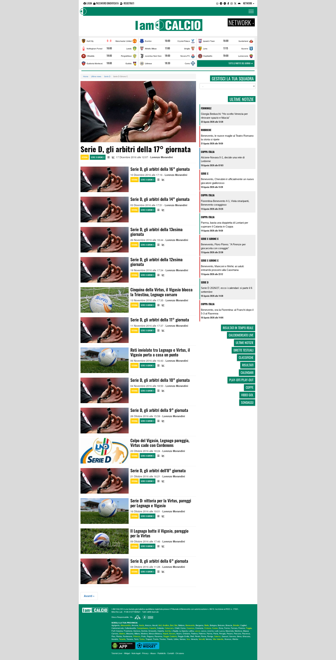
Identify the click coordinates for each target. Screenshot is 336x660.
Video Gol (247, 395)
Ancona (135, 625)
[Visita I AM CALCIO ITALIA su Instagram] (231, 3)
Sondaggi (247, 402)
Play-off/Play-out (241, 380)
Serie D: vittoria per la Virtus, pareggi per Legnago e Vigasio (160, 502)
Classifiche (246, 357)
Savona (232, 636)
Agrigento (115, 625)
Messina (129, 633)
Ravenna (158, 636)
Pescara (237, 633)
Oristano (186, 633)
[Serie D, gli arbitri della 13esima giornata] (104, 239)
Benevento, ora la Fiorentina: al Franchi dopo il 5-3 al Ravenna (227, 311)
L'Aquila (175, 630)
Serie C (204, 173)
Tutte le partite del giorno (240, 63)
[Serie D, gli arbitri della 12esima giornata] (104, 270)
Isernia (168, 630)
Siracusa (246, 636)
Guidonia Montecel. (95, 63)
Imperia (161, 630)
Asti (160, 625)
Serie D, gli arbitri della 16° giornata (160, 169)
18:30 (167, 63)
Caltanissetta (130, 628)
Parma (209, 633)
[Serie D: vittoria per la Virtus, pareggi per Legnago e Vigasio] (104, 511)
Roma (203, 636)
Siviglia (187, 48)
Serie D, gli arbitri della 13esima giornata (156, 231)
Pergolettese (126, 55)
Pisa (113, 636)
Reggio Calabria (170, 636)
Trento (155, 639)
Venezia (194, 639)
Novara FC (185, 55)
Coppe (249, 387)
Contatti (170, 653)
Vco (188, 639)
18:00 (109, 55)
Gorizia (144, 630)
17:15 (225, 48)
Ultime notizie (244, 342)
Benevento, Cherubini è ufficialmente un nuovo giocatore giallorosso (227, 181)
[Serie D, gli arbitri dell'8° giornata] (104, 481)
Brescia (229, 625)
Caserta (152, 628)
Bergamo (199, 625)
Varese (183, 639)
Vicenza (227, 639)
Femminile (206, 108)
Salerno (217, 636)
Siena (239, 636)
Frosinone (128, 630)
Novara (172, 633)
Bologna (213, 625)
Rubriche (206, 130)
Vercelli (202, 639)
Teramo (130, 639)
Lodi (216, 630)
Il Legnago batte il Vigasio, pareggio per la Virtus (159, 533)
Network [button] (248, 3)
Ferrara (234, 628)
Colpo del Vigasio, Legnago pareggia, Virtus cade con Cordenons (159, 442)
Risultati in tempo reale (238, 327)
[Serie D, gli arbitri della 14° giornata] (104, 209)
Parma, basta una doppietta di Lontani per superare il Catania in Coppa (224, 224)
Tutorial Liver (116, 653)
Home (85, 76)
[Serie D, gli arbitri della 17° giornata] (138, 111)
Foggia (249, 628)
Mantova (238, 630)
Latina (191, 630)
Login (89, 3)
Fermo (227, 628)
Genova (136, 630)
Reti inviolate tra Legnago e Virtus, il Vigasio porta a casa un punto (160, 352)
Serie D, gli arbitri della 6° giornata (159, 561)
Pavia (215, 633)
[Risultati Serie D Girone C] (108, 157)
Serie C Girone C (210, 239)
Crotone (207, 628)
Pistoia (119, 636)
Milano (137, 633)
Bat (175, 625)
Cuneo (215, 628)
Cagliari (243, 625)
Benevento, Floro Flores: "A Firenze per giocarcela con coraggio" (223, 246)
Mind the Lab (116, 611)
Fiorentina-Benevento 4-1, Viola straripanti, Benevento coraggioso (225, 202)
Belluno (181, 625)
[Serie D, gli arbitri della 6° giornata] (104, 571)
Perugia (222, 633)
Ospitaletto (207, 55)
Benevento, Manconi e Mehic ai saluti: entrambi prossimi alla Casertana (222, 268)
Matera (122, 633)
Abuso (153, 653)
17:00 (167, 48)
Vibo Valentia (218, 639)
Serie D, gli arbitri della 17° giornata (135, 148)
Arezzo (148, 625)
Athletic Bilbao (151, 48)
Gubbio (128, 63)
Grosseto (152, 630)
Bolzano (221, 625)
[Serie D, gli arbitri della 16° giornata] (104, 179)
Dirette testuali (243, 350)
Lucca (222, 630)
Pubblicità (162, 653)
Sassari (225, 636)
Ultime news (96, 76)
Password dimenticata (107, 3)
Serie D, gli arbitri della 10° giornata (160, 380)
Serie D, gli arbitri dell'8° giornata (158, 470)
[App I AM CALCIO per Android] (239, 3)
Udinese (148, 63)
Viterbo (235, 639)
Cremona (199, 628)
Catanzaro (169, 628)
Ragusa (150, 636)
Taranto (122, 639)
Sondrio (114, 639)
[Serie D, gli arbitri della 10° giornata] (104, 390)
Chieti (177, 628)
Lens (205, 48)
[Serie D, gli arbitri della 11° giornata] (104, 330)
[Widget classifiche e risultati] (147, 645)
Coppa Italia (208, 152)
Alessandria (126, 625)
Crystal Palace (183, 41)
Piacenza (246, 633)
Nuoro (179, 633)
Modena (144, 633)
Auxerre (244, 48)
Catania (160, 628)
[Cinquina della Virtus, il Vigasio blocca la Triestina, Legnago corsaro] (104, 300)
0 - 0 (109, 41)
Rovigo (210, 636)
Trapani (149, 639)
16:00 (167, 41)
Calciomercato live (241, 335)
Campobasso (142, 628)
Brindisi (236, 625)
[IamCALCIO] (95, 610)
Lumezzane (243, 55)
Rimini (197, 636)
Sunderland (243, 41)
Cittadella (90, 55)
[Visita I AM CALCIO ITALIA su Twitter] (235, 3)
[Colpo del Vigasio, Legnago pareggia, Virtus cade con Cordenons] (104, 451)
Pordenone (127, 636)
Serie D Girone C (97, 157)
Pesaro (230, 633)
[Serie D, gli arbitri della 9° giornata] (104, 420)
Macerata (230, 630)
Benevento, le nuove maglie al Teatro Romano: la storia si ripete (227, 137)
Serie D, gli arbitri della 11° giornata (159, 319)
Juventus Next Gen (153, 55)
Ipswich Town (209, 41)
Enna (221, 628)
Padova (194, 633)
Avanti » (89, 596)
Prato (143, 636)
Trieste (170, 639)
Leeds (129, 48)
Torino (142, 639)
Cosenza (190, 628)
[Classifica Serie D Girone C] (113, 157)
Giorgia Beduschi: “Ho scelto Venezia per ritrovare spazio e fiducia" (224, 115)
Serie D (107, 76)
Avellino (166, 625)
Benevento (190, 625)
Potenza (136, 636)
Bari (171, 625)
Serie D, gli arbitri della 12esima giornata (156, 261)
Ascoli (154, 625)
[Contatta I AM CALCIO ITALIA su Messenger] (225, 3)
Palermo (202, 633)
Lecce (197, 630)
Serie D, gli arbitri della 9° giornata (159, 410)
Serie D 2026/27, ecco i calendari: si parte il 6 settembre (226, 289)
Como (187, 63)
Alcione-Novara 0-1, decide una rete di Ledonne (222, 159)
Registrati (128, 3)
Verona (85, 157)
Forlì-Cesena (117, 630)
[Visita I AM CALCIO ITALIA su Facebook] (228, 3)
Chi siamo (180, 653)
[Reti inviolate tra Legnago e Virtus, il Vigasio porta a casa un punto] (104, 360)
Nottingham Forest (94, 48)
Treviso (162, 639)
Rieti (192, 636)
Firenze (241, 628)
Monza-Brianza (155, 633)
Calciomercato (117, 628)
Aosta (141, 625)
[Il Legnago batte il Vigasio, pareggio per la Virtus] (104, 541)
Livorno (210, 630)
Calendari (247, 372)
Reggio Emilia (183, 636)
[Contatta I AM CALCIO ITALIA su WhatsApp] (217, 3)
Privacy (145, 653)
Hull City (90, 41)
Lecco (203, 630)
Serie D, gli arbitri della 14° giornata (160, 199)
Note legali (136, 653)
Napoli (165, 633)
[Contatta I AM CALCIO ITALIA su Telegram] (221, 3)
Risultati (247, 365)
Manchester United (123, 41)
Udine (176, 639)
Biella (206, 625)
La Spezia (183, 630)
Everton (148, 41)
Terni (136, 639)
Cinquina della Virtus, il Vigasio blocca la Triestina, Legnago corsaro (161, 291)
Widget (127, 653)
